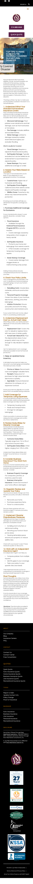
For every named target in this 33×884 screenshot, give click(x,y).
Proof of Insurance (10, 700)
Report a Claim (8, 693)
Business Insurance (10, 714)
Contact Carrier (9, 655)
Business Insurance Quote (12, 676)
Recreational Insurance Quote (14, 681)
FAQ (5, 641)
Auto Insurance (9, 712)
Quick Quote (16, 34)
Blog (5, 636)
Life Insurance (8, 716)
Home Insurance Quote (11, 674)
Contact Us (7, 652)
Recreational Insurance (11, 721)
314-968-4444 (16, 27)
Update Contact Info (11, 695)
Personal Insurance (10, 718)
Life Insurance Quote (11, 679)
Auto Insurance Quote (11, 672)
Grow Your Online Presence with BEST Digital (16, 874)
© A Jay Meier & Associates (16, 867)
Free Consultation (9, 657)
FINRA (25, 734)
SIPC (4, 736)
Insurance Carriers (10, 638)
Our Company (8, 634)
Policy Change (8, 697)
